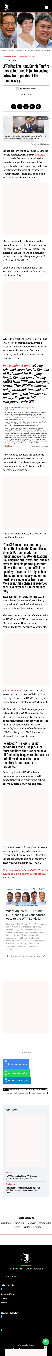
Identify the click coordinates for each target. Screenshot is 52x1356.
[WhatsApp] (26, 106)
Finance (9, 1173)
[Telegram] (38, 106)
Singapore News (9, 57)
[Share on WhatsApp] (45, 1341)
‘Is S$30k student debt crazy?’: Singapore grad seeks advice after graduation (21, 1177)
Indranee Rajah (27, 1090)
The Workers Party (39, 1093)
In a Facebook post (16, 365)
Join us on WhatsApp (17, 1073)
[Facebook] (13, 106)
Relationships (11, 1184)
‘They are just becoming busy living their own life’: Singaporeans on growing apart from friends (23, 1190)
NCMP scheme (41, 1090)
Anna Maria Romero (29, 88)
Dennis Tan (14, 1090)
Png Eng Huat (23, 1093)
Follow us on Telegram (18, 1080)
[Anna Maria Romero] (18, 88)
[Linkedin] (32, 106)
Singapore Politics (26, 57)
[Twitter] (20, 106)
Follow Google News (17, 1064)
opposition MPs (10, 1093)
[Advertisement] (26, 209)
